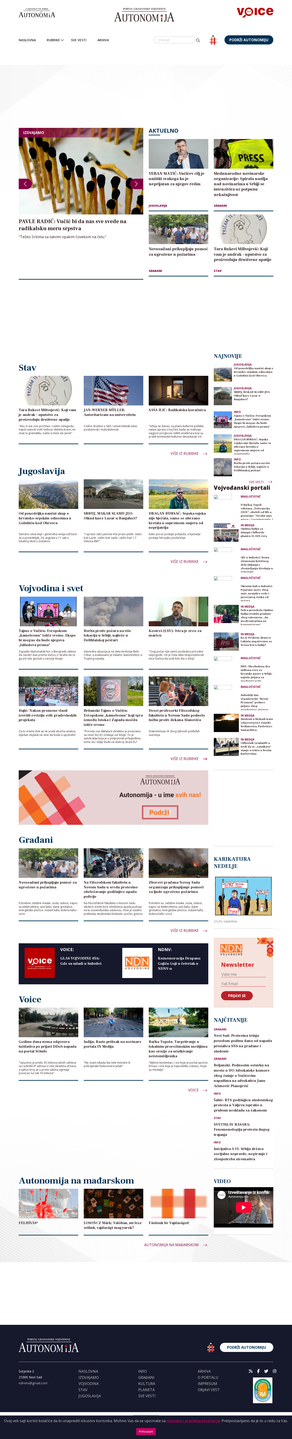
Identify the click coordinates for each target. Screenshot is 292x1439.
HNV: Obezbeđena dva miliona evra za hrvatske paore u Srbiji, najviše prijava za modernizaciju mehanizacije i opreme (256, 673)
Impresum (207, 1383)
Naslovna (27, 40)
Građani (220, 206)
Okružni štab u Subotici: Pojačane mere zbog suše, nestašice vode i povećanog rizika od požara (257, 593)
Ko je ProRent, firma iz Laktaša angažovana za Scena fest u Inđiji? (256, 641)
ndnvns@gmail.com (33, 1383)
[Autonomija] (144, 15)
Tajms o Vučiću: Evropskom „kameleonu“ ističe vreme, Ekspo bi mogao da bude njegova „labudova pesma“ (252, 421)
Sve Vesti (78, 40)
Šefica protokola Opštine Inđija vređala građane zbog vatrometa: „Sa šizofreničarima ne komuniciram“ (257, 617)
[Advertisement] (155, 87)
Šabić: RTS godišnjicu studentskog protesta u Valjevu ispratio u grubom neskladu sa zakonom (243, 1105)
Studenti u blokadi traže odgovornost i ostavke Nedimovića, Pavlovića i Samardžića (257, 724)
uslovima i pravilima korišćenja (193, 1420)
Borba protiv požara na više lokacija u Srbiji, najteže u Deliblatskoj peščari (252, 467)
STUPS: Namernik (225, 921)
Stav (218, 271)
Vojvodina (88, 1383)
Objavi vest (209, 1389)
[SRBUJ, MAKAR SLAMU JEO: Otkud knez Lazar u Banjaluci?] (223, 396)
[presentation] (25, 184)
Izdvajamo (88, 1377)
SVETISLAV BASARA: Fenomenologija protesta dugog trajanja (242, 1129)
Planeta (146, 1389)
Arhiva (103, 40)
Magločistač (251, 496)
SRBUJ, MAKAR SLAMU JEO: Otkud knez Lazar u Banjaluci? (252, 395)
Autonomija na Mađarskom (172, 1244)
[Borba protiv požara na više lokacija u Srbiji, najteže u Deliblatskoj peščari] (223, 467)
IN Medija (247, 525)
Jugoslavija (158, 206)
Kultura (146, 1383)
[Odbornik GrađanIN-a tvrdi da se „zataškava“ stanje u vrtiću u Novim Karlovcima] (226, 747)
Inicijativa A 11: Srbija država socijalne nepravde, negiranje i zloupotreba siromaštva (240, 1154)
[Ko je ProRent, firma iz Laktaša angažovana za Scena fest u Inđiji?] (226, 641)
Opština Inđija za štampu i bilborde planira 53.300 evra (254, 532)
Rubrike (53, 40)
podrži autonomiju (249, 39)
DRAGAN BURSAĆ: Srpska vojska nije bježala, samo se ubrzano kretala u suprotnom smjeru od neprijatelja (252, 446)
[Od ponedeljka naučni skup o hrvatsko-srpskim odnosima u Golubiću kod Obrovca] (223, 372)
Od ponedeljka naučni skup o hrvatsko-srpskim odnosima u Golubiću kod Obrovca (253, 372)
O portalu (208, 1377)
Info (237, 412)
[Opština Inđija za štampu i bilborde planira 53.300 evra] (226, 533)
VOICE (194, 1090)
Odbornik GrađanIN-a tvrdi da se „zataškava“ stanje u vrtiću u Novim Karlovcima (256, 748)
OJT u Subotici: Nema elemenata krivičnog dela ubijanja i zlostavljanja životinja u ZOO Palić (257, 564)
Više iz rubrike (185, 453)
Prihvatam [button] (146, 1431)
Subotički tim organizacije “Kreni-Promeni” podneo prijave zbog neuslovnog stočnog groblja (255, 702)
